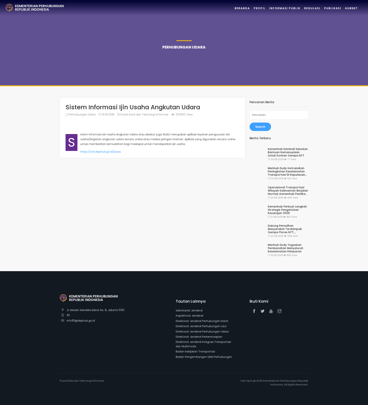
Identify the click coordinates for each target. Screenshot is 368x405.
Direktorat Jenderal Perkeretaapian (199, 337)
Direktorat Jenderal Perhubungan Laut (201, 326)
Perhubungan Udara (82, 114)
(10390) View (184, 114)
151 (68, 315)
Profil (259, 8)
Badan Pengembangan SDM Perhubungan (204, 357)
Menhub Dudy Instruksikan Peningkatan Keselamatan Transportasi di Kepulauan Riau (286, 171)
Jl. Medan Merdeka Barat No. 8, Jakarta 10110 (95, 310)
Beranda (242, 8)
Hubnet (351, 8)
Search (260, 127)
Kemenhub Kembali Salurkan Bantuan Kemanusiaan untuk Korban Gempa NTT (288, 152)
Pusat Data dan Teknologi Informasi (144, 114)
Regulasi (312, 8)
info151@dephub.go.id (80, 321)
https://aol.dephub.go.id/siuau (100, 152)
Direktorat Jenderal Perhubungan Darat (202, 321)
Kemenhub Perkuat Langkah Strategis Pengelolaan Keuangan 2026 (287, 210)
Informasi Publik (284, 8)
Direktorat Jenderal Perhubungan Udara (202, 331)
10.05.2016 (107, 114)
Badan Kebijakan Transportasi (195, 351)
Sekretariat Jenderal (189, 310)
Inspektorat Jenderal (189, 316)
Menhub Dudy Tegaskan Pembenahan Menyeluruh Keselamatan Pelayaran (285, 248)
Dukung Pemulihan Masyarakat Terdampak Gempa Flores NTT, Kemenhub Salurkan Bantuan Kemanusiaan (285, 229)
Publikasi (332, 8)
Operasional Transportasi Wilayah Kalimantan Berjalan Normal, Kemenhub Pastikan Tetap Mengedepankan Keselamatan (288, 190)
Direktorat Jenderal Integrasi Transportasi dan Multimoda (203, 344)
